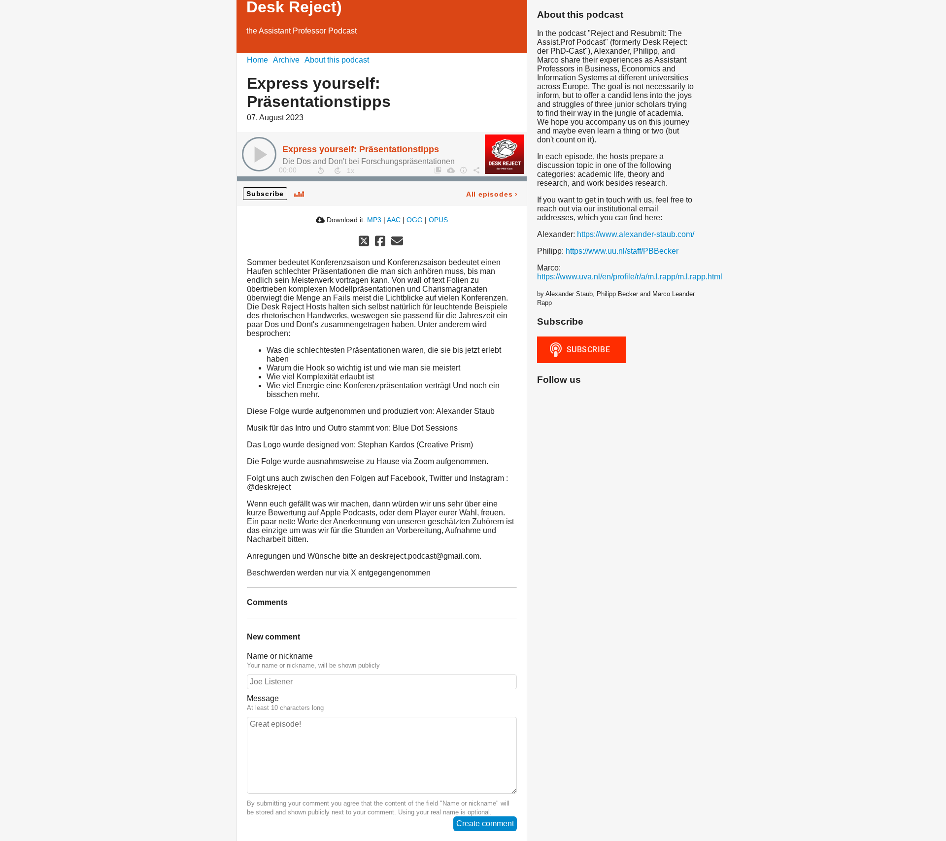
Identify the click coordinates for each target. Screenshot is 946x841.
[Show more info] (463, 170)
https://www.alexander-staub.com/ (635, 234)
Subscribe (265, 194)
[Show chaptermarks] (437, 170)
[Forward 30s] (337, 170)
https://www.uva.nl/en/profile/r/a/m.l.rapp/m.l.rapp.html (629, 276)
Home (257, 60)
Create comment (485, 823)
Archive (286, 60)
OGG (414, 220)
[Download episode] (450, 170)
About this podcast (336, 60)
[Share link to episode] (476, 170)
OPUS (438, 220)
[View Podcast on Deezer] (299, 193)
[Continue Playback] (259, 154)
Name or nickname (280, 656)
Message (263, 698)
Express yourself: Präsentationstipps (360, 149)
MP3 (374, 220)
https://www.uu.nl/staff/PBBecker (622, 251)
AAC (394, 220)
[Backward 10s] (320, 170)
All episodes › (492, 194)
